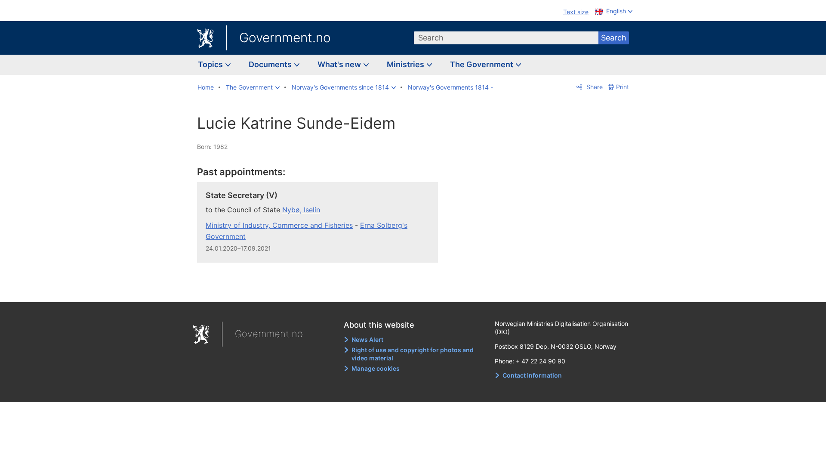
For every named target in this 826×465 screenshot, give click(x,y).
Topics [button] (211, 64)
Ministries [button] (406, 64)
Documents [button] (271, 64)
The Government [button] (482, 64)
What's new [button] (340, 64)
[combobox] (506, 37)
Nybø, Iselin (301, 209)
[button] (253, 87)
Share (594, 86)
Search (613, 37)
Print (622, 86)
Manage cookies (375, 368)
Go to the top (322, 289)
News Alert (367, 339)
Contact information (532, 375)
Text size (576, 12)
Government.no (285, 37)
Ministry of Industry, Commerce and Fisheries (279, 225)
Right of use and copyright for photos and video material (412, 354)
